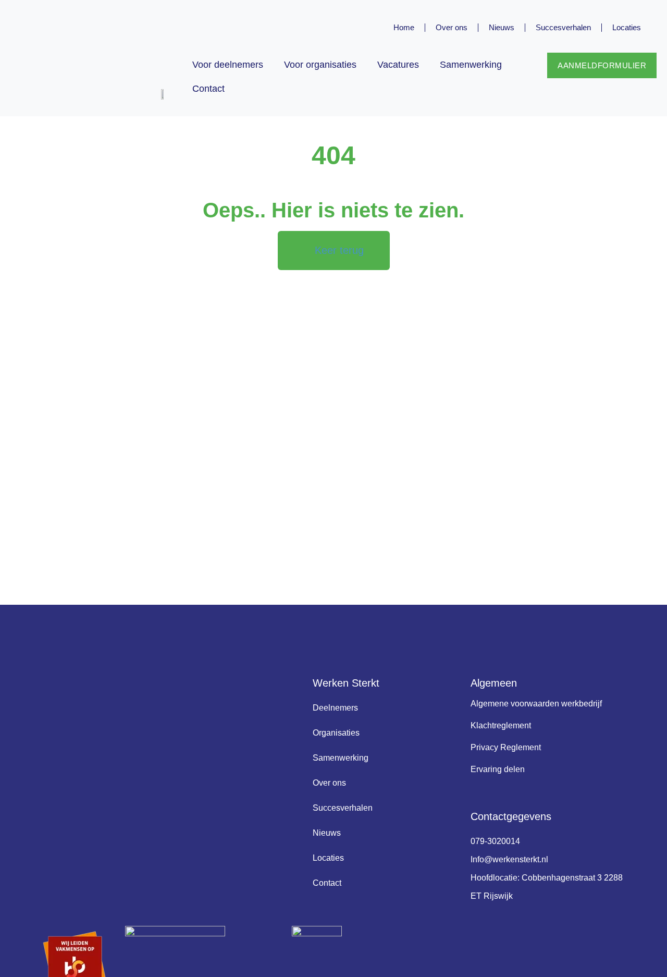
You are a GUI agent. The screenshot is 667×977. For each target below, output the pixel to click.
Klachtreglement (501, 725)
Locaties (626, 27)
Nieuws (501, 27)
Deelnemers (335, 707)
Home (403, 27)
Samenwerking (471, 64)
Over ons (451, 27)
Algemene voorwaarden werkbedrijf (536, 703)
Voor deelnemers (227, 64)
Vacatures (398, 64)
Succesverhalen (563, 27)
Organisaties (336, 732)
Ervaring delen (498, 769)
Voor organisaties (320, 64)
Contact (208, 88)
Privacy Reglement (506, 747)
